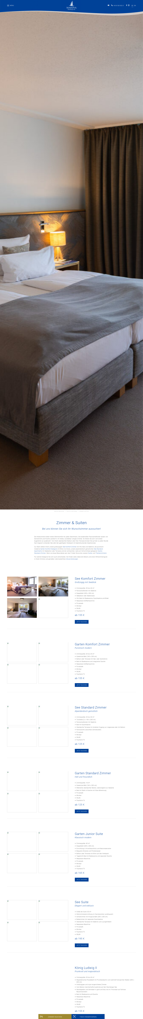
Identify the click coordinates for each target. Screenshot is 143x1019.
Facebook (126, 5)
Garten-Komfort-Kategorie (48, 549)
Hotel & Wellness (72, 511)
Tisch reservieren (88, 1017)
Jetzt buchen (81, 622)
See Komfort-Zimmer (69, 547)
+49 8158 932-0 (118, 5)
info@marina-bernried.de (108, 5)
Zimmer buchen (55, 1017)
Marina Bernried (59, 511)
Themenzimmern (101, 553)
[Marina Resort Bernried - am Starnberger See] (71, 5)
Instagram (128, 5)
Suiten (90, 553)
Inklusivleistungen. (72, 559)
